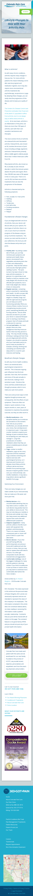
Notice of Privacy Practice (21, 888)
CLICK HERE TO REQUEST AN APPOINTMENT (16, 675)
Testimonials (10, 842)
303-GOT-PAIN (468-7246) (14, 689)
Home (8, 797)
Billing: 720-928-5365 (12, 810)
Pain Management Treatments (15, 822)
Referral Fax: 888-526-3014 (14, 805)
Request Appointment (13, 844)
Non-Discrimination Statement (15, 847)
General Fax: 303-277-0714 (14, 807)
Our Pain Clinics (11, 802)
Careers (8, 839)
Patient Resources (11, 825)
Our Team (9, 830)
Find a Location (12, 705)
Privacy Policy (8, 888)
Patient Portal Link (12, 827)
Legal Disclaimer (17, 891)
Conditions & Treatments (15, 700)
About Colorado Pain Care (15, 703)
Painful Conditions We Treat (15, 819)
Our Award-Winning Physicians (17, 697)
